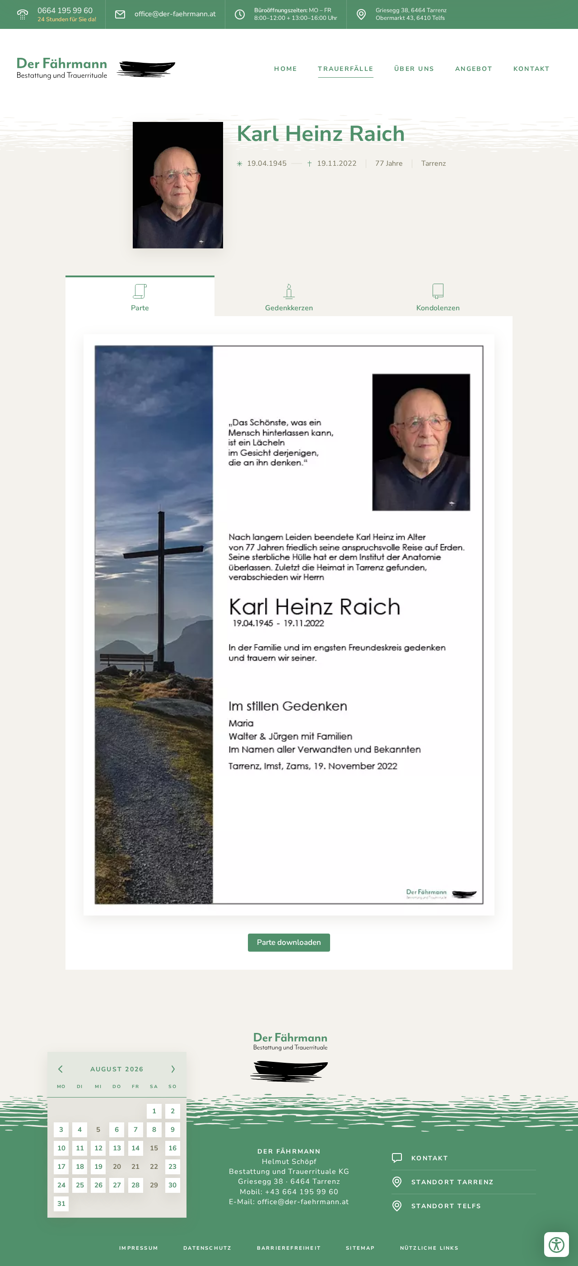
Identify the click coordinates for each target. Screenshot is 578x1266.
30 (172, 1185)
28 (135, 1185)
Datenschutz (207, 1248)
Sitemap (360, 1248)
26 (98, 1185)
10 (61, 1148)
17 (61, 1166)
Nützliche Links (429, 1248)
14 (135, 1148)
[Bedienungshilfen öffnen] (556, 1244)
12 (98, 1148)
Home (285, 69)
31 (61, 1203)
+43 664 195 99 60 (302, 1192)
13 (117, 1148)
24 (61, 1185)
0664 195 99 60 (65, 11)
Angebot (474, 69)
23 (172, 1166)
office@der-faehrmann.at (175, 14)
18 (80, 1166)
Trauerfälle (345, 69)
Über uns (414, 69)
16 (172, 1148)
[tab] (139, 296)
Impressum (138, 1248)
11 (80, 1148)
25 (80, 1185)
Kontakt (531, 69)
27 (117, 1185)
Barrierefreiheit (289, 1248)
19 (98, 1166)
